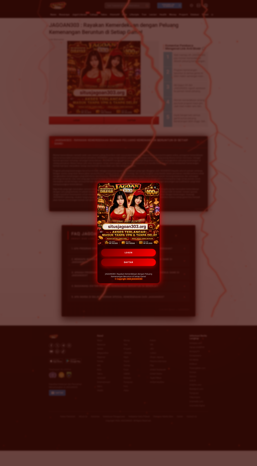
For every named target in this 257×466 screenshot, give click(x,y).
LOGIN (129, 252)
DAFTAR (128, 262)
